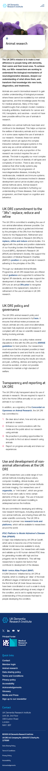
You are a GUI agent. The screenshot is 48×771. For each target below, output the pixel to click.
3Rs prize (24, 285)
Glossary (6, 691)
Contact (6, 661)
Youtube (13, 631)
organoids (7, 491)
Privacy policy (9, 680)
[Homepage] (17, 625)
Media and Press (10, 695)
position (15, 260)
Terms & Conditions (8, 751)
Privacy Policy (7, 756)
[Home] (7, 38)
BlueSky (18, 631)
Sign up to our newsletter (14, 699)
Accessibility (8, 684)
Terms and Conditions (12, 676)
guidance (13, 275)
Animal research (10, 668)
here (36, 319)
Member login (9, 665)
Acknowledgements (11, 688)
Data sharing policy (11, 672)
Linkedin (8, 631)
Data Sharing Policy (8, 746)
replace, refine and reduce (14, 241)
